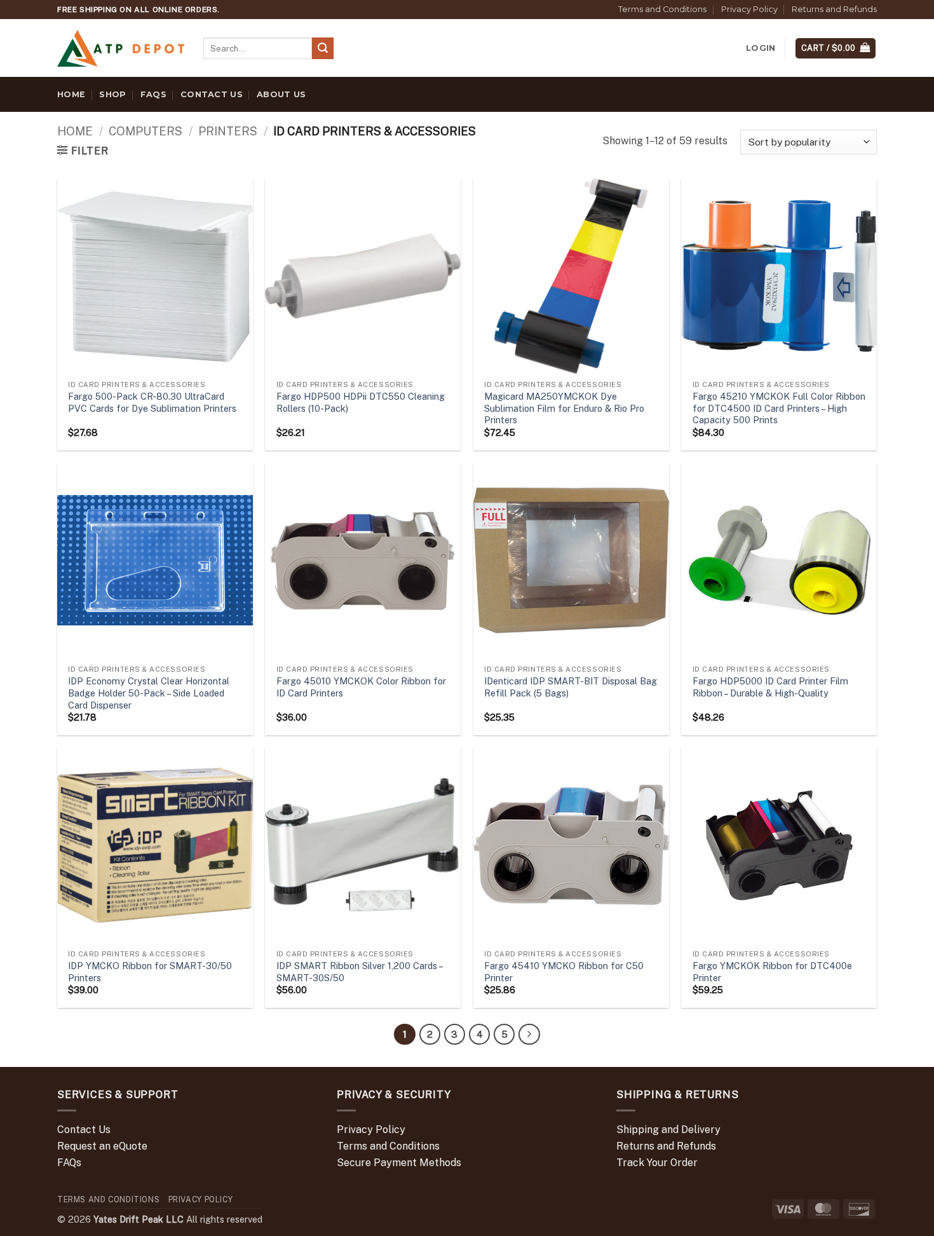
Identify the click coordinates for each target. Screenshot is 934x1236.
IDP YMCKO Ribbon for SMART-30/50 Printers (150, 971)
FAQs (153, 94)
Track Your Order (657, 1163)
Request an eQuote (102, 1146)
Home (71, 94)
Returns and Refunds (834, 9)
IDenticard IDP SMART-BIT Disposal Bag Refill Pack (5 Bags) (570, 687)
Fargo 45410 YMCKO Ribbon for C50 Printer (564, 971)
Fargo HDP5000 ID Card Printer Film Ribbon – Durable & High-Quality (770, 687)
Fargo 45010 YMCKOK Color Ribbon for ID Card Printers (361, 687)
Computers (145, 131)
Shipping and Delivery (668, 1130)
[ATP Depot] (120, 48)
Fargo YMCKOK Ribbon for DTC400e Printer (772, 971)
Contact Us (211, 94)
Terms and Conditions (662, 9)
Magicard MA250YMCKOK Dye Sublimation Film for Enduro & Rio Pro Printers (564, 408)
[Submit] (323, 48)
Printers (227, 131)
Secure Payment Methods (399, 1163)
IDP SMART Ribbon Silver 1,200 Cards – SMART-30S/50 (359, 971)
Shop (112, 94)
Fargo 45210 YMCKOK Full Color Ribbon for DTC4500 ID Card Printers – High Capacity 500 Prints (779, 408)
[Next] (529, 1034)
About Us (281, 94)
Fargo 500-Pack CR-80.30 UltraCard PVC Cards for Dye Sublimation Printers (152, 402)
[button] (760, 48)
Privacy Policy (749, 9)
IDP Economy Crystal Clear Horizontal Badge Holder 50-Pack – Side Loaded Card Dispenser (148, 693)
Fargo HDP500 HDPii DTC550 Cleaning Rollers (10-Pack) (360, 402)
